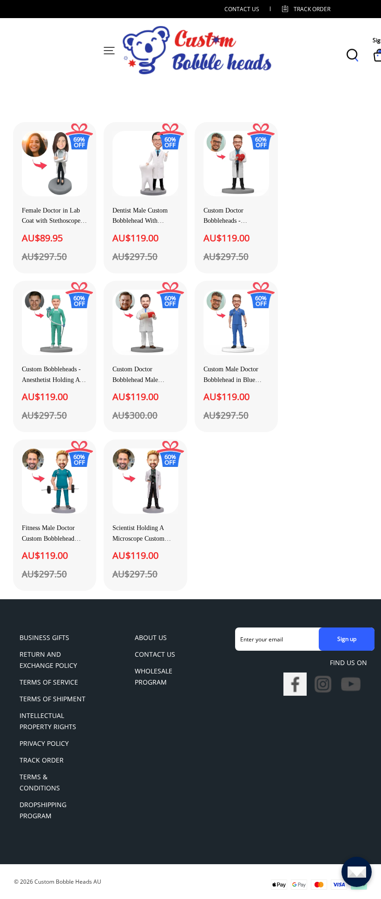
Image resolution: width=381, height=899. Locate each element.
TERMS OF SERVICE (49, 682)
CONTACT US (241, 9)
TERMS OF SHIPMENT (52, 698)
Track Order (312, 9)
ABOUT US (151, 637)
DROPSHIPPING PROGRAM (43, 810)
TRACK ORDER (42, 760)
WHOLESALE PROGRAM (153, 676)
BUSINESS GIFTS (44, 637)
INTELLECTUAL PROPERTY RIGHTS (48, 721)
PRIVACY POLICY (44, 743)
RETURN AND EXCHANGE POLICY (48, 660)
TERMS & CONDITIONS (40, 782)
